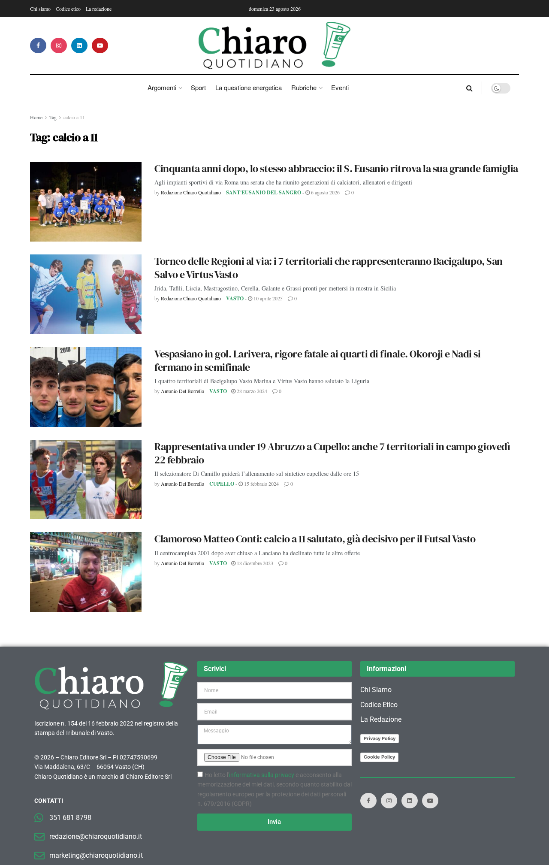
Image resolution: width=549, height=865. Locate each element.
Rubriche (304, 87)
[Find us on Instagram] (59, 45)
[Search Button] (469, 88)
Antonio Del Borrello (182, 390)
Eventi (340, 87)
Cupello (221, 483)
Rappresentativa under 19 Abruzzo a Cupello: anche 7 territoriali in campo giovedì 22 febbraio (332, 453)
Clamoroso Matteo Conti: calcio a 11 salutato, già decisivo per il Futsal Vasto (315, 539)
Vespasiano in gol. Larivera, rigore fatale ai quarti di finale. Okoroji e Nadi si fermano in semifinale (317, 360)
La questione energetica (248, 87)
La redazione (99, 8)
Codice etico (68, 8)
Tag (53, 117)
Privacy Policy (379, 738)
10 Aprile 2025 (267, 298)
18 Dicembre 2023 (254, 563)
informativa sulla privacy (261, 774)
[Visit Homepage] (275, 45)
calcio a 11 (74, 117)
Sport (198, 87)
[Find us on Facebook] (38, 45)
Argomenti (162, 87)
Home (36, 117)
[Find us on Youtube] (100, 45)
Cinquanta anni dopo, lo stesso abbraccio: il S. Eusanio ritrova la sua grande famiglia (336, 168)
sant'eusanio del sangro (263, 192)
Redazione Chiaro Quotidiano (191, 192)
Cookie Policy (379, 757)
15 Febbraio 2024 (261, 483)
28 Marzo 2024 (251, 390)
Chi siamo (40, 8)
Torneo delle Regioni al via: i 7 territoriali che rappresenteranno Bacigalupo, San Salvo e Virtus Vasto (328, 267)
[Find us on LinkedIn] (79, 45)
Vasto (235, 298)
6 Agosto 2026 (325, 192)
